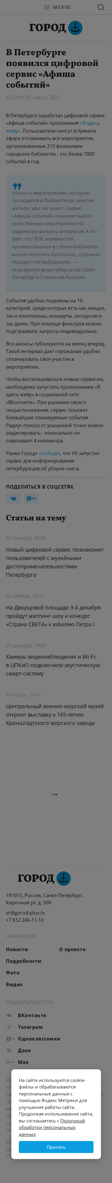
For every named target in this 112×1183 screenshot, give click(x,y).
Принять (56, 1147)
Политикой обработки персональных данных (52, 1127)
